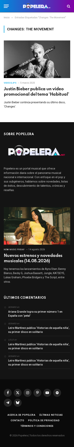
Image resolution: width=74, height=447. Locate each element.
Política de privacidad (43, 420)
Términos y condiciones (37, 426)
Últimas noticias (51, 415)
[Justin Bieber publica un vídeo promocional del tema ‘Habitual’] (37, 59)
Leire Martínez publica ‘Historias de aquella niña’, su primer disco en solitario (38, 329)
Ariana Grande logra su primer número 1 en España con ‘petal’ (35, 313)
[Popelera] (37, 6)
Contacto (17, 420)
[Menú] (6, 6)
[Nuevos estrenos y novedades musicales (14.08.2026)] (37, 226)
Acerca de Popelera (21, 415)
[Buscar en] (68, 6)
